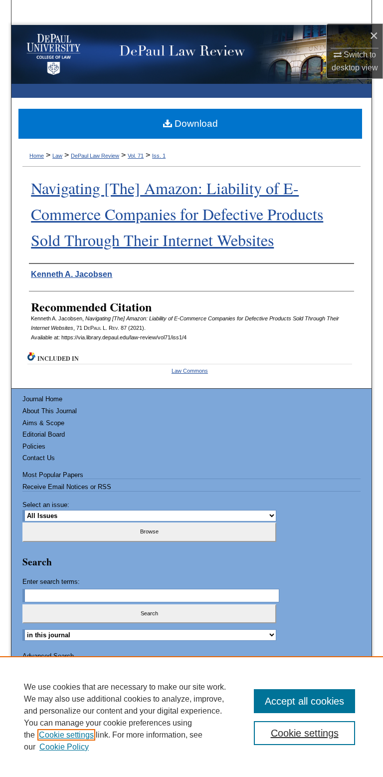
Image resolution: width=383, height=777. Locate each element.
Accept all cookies (304, 701)
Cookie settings (66, 735)
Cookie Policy (64, 747)
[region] (191, 716)
